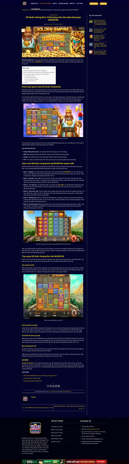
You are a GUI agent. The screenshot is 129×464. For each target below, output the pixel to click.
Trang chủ (25, 10)
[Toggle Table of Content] (52, 68)
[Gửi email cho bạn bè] (53, 386)
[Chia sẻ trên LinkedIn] (59, 386)
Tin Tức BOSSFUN (45, 3)
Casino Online (63, 3)
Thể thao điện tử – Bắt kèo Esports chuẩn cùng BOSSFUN (100, 31)
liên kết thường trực (66, 391)
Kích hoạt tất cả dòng (32, 77)
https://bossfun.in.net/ (93, 429)
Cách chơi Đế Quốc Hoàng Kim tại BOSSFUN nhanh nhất (39, 72)
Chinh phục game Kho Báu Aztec (33, 381)
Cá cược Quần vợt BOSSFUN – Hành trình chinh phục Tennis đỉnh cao (100, 45)
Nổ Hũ (55, 3)
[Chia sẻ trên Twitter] (50, 386)
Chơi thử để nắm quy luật (32, 79)
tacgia (61, 24)
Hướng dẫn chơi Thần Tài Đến (32, 378)
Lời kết (26, 82)
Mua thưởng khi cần (31, 80)
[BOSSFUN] (25, 3)
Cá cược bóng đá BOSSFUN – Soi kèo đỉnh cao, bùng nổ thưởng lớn (99, 38)
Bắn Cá (72, 3)
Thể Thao (79, 3)
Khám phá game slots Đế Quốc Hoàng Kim (35, 70)
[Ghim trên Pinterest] (56, 386)
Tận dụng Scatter (30, 75)
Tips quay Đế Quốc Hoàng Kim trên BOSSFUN (36, 74)
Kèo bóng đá (35, 9)
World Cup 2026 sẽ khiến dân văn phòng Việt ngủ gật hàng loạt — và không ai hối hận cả (100, 23)
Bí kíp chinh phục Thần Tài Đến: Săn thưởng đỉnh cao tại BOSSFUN (100, 53)
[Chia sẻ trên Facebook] (48, 386)
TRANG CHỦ (34, 3)
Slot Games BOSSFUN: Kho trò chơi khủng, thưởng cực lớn (40, 375)
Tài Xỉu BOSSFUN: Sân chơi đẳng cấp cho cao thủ (38, 407)
